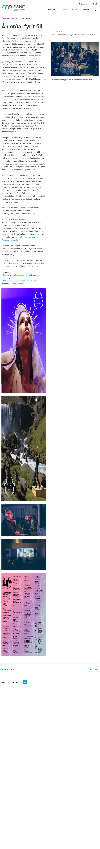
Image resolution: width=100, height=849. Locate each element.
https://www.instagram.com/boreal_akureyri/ (20, 275)
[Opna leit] (96, 10)
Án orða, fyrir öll (25, 18)
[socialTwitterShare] (96, 669)
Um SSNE (7, 18)
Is (2, 18)
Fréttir (14, 18)
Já (25, 682)
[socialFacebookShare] (90, 669)
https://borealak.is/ (19, 283)
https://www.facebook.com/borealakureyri (19, 281)
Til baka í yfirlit (7, 669)
